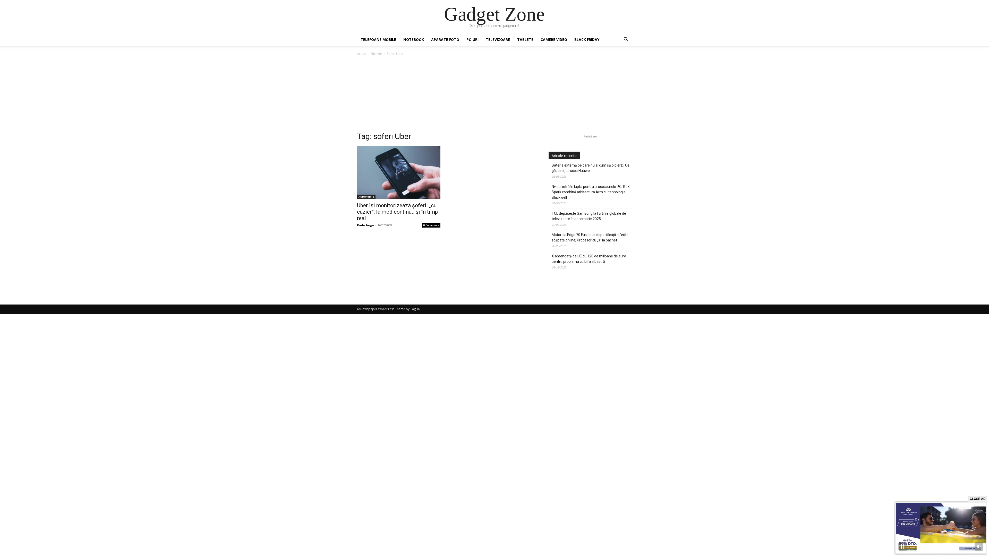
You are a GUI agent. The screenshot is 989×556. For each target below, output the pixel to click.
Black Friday (586, 39)
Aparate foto (445, 39)
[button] (626, 40)
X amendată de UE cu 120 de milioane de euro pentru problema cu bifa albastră (589, 259)
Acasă (361, 53)
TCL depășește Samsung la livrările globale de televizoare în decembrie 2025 (589, 216)
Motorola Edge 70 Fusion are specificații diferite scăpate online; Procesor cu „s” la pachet (590, 237)
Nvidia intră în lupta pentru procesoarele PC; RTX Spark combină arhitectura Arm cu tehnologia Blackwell (591, 192)
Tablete (525, 39)
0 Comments (431, 225)
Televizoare (498, 39)
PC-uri (472, 39)
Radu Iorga (365, 225)
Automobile (366, 196)
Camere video (554, 39)
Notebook (413, 39)
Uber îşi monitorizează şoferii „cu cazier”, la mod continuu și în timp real (397, 211)
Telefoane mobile (378, 39)
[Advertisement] (494, 95)
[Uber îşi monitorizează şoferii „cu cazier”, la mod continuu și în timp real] (398, 172)
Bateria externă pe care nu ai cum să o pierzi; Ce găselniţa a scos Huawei (590, 168)
